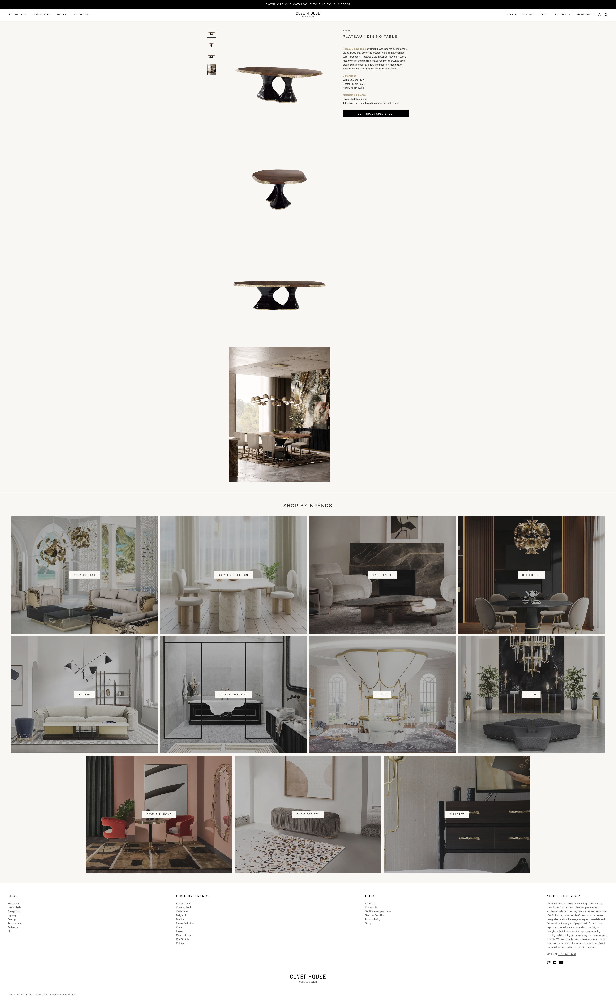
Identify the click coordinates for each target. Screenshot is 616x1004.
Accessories (14, 923)
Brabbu (348, 31)
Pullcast (456, 814)
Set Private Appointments (378, 911)
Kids (10, 931)
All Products (17, 15)
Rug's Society (308, 814)
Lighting (12, 915)
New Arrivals (41, 15)
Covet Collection (233, 575)
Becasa (512, 15)
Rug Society (182, 939)
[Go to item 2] (211, 44)
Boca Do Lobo (84, 575)
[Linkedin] (554, 962)
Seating (12, 919)
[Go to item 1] (211, 33)
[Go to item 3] (211, 56)
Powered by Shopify (62, 995)
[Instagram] (549, 962)
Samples (369, 923)
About (545, 15)
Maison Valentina (233, 694)
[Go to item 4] (211, 69)
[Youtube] (561, 962)
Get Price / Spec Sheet (376, 113)
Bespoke (528, 15)
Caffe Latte (382, 575)
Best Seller (13, 903)
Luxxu (531, 694)
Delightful (531, 575)
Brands (62, 15)
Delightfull (181, 915)
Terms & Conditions (375, 915)
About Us (370, 903)
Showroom (584, 15)
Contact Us (562, 15)
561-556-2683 (567, 954)
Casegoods (14, 911)
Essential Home (158, 814)
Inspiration (80, 15)
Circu (382, 694)
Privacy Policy (372, 919)
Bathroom (13, 927)
